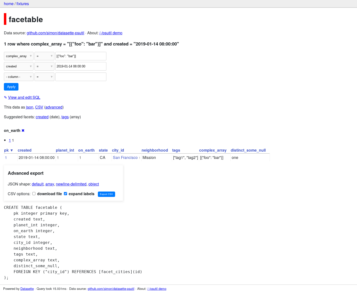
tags (65, 116)
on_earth (86, 150)
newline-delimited (71, 184)
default (37, 184)
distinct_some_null (248, 150)
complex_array (213, 150)
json (29, 107)
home (9, 3)
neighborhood (155, 150)
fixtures (23, 3)
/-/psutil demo (110, 33)
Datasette (27, 288)
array (49, 184)
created (42, 116)
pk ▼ (9, 150)
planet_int (65, 150)
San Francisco (125, 157)
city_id (118, 150)
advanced (53, 107)
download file (49, 193)
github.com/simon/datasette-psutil (55, 33)
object (93, 184)
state (103, 150)
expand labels (81, 193)
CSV (39, 107)
